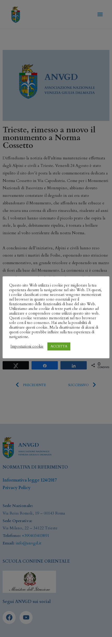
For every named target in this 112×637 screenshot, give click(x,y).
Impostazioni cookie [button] (26, 346)
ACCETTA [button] (59, 346)
